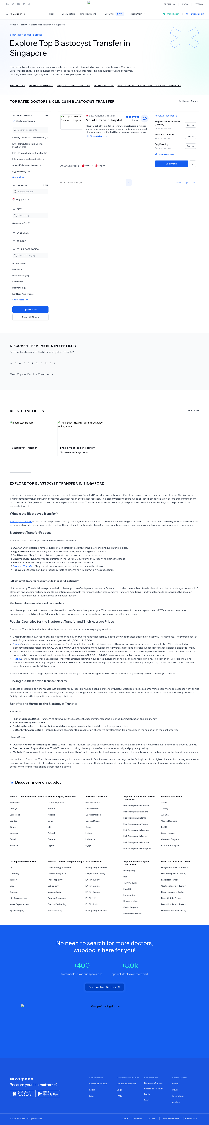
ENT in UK (90, 898)
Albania (51, 814)
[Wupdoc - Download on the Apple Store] (22, 1093)
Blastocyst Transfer (26, 121)
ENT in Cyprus (93, 885)
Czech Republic (56, 802)
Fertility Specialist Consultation (30, 137)
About (125, 1118)
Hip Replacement (19, 898)
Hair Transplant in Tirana (135, 824)
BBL (125, 876)
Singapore (22, 199)
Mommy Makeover (132, 913)
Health (175, 1083)
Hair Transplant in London (136, 830)
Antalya (13, 808)
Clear (46, 115)
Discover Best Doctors (102, 987)
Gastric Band (92, 808)
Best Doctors (68, 13)
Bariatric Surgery (20, 275)
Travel (175, 1089)
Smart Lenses (168, 833)
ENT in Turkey (92, 879)
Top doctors (17, 85)
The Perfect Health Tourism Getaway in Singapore (77, 450)
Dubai (13, 839)
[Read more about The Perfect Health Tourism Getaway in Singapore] (81, 432)
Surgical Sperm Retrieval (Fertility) (167, 123)
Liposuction (129, 895)
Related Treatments (41, 85)
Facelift (127, 889)
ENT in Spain (92, 904)
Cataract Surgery (170, 839)
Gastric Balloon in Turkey (173, 910)
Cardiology (17, 281)
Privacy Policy (191, 1118)
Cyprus (51, 845)
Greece (52, 839)
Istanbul (14, 845)
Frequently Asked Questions (73, 85)
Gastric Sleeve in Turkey (173, 885)
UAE (12, 885)
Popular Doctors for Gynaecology (66, 861)
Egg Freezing (21, 171)
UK (49, 827)
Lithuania (90, 839)
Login (92, 1089)
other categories (28, 249)
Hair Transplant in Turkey (173, 873)
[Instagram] (13, 4)
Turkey (51, 808)
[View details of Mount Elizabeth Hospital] (71, 122)
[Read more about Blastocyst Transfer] (33, 432)
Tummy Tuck (129, 882)
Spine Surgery (17, 910)
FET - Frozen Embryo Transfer (29, 153)
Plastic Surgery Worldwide (62, 796)
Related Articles (104, 85)
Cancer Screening (57, 898)
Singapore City (21, 223)
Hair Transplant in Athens (135, 811)
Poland (51, 833)
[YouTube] (18, 4)
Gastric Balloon (93, 814)
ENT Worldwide (94, 861)
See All (191, 410)
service (21, 241)
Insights (176, 1102)
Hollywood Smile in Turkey (174, 867)
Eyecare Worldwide (171, 796)
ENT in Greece (93, 892)
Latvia (89, 833)
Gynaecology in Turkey (59, 867)
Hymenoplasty (55, 879)
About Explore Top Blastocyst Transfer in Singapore (149, 85)
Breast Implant (130, 901)
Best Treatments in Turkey (175, 861)
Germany (14, 873)
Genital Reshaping (57, 904)
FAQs (92, 1095)
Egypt (89, 845)
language (23, 232)
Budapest (15, 802)
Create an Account (98, 1083)
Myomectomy (55, 910)
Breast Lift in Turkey (171, 898)
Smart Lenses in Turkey (173, 892)
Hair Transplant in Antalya (136, 805)
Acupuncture (19, 263)
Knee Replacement (20, 904)
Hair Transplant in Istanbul (136, 842)
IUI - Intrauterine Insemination (29, 159)
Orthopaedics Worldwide (23, 861)
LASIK (164, 827)
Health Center (137, 13)
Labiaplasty (53, 885)
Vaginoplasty (54, 892)
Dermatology (19, 287)
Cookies (151, 1118)
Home (52, 13)
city (19, 209)
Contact (138, 1118)
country (33, 185)
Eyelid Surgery (130, 907)
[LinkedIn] (24, 4)
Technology (178, 1095)
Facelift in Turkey (169, 879)
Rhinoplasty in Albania (96, 910)
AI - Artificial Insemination (27, 165)
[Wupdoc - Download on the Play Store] (47, 1093)
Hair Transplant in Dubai (135, 836)
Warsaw (14, 833)
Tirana (13, 827)
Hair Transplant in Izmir (134, 817)
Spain (50, 820)
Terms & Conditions (170, 1118)
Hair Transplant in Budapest (137, 848)
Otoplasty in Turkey (95, 873)
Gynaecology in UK (57, 873)
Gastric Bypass (93, 820)
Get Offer (113, 13)
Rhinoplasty (129, 870)
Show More (18, 177)
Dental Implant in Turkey (173, 904)
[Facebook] (7, 4)
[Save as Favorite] (193, 163)
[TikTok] (29, 4)
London (13, 820)
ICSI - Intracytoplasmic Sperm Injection (27, 145)
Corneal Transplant (170, 845)
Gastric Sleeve (93, 802)
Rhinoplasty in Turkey (96, 867)
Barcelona (15, 814)
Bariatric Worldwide (96, 796)
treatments (33, 115)
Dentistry (17, 269)
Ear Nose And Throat (23, 293)
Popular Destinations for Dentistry (28, 796)
